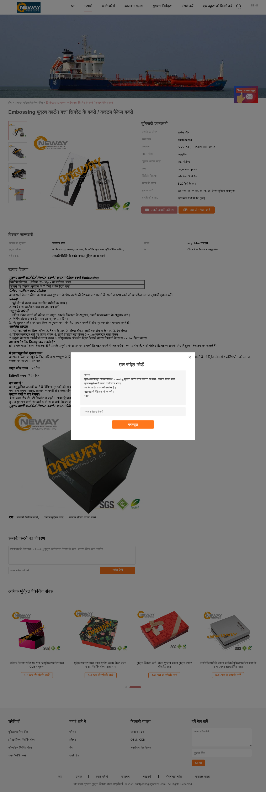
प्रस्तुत (133, 424)
